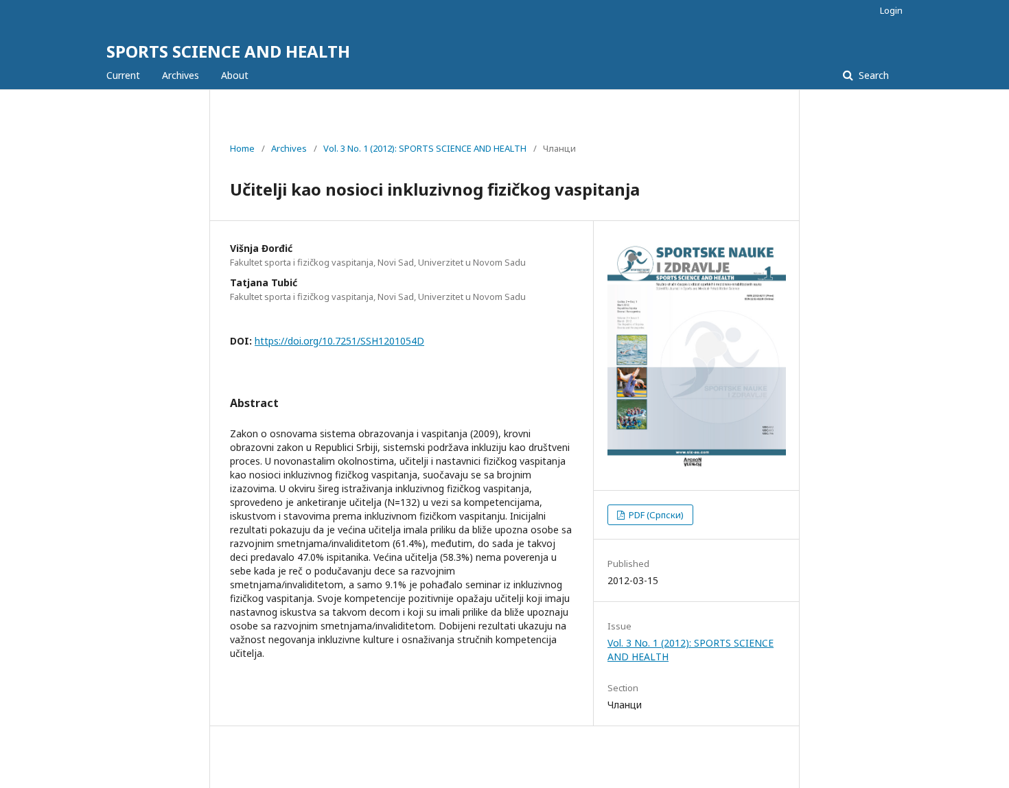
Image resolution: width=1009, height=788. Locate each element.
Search (872, 75)
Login (891, 10)
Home (242, 148)
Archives (180, 75)
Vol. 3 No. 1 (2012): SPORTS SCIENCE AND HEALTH (424, 148)
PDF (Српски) (655, 515)
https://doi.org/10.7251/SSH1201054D (339, 340)
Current (123, 75)
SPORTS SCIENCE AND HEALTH (228, 51)
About (234, 75)
